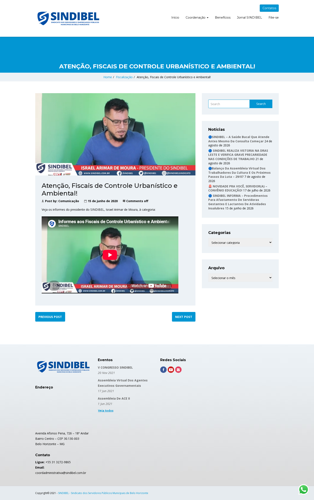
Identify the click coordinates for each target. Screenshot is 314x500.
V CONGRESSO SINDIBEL (115, 367)
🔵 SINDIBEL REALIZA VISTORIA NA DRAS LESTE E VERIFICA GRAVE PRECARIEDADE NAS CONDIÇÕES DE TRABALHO (238, 155)
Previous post (50, 317)
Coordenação (196, 17)
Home (107, 77)
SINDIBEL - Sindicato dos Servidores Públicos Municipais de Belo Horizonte (103, 493)
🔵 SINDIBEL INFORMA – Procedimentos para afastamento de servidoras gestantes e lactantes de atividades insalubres (238, 202)
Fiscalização (124, 77)
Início (175, 17)
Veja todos (105, 410)
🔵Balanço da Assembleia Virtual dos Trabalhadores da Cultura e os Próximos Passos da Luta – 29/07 (239, 172)
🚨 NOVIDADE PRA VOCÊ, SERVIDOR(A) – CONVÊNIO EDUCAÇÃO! (237, 188)
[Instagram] (178, 369)
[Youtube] (171, 369)
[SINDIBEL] (68, 18)
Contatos (269, 8)
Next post (183, 317)
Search (261, 104)
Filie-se (274, 17)
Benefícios (222, 17)
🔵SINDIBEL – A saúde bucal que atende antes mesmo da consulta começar (238, 139)
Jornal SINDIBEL (249, 17)
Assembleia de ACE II (114, 398)
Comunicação (68, 201)
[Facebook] (163, 369)
